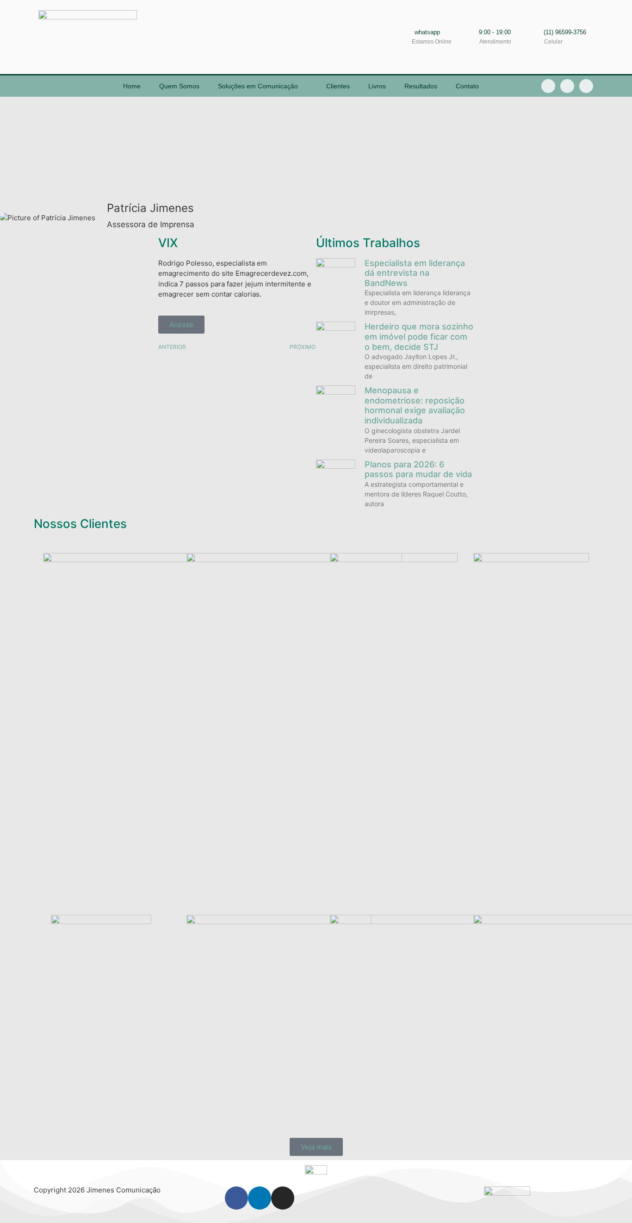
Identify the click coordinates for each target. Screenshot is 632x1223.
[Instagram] (586, 86)
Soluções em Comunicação (258, 86)
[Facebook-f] (548, 86)
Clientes (338, 86)
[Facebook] (236, 1198)
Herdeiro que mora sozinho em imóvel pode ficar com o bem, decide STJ (419, 336)
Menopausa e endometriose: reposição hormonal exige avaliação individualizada (415, 405)
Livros (377, 86)
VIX (168, 243)
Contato (467, 86)
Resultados (420, 86)
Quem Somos (179, 86)
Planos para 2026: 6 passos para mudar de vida (418, 469)
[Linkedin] (567, 86)
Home (132, 86)
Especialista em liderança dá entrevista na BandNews (415, 273)
